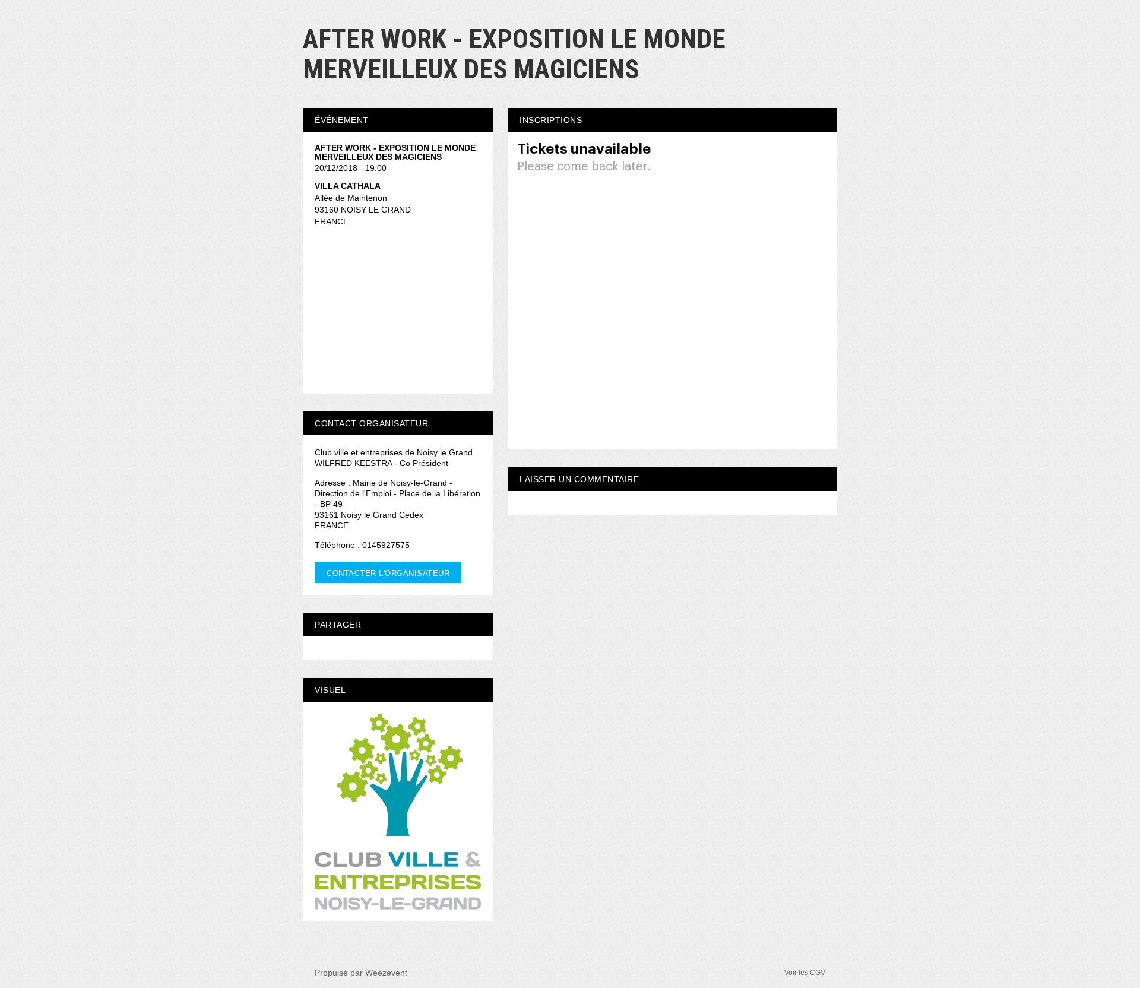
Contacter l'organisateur (388, 573)
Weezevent (386, 972)
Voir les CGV (804, 972)
